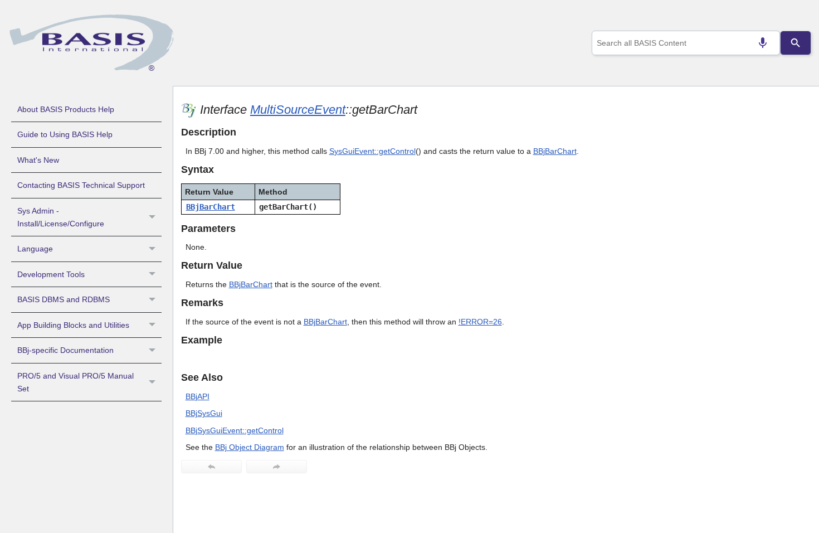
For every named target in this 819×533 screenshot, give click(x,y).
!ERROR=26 (480, 321)
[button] (153, 217)
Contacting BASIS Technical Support (81, 185)
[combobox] (686, 43)
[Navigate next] (276, 466)
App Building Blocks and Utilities (73, 325)
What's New (38, 160)
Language (35, 248)
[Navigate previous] (211, 466)
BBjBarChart (555, 151)
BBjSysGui (204, 413)
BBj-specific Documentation (65, 350)
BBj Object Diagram (249, 447)
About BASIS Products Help (65, 109)
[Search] (795, 43)
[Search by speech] (762, 42)
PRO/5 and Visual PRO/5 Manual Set (75, 382)
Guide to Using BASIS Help (65, 134)
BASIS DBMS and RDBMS (63, 299)
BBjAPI (197, 396)
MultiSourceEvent (297, 110)
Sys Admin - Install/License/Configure (60, 217)
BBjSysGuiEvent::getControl (235, 430)
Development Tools (51, 274)
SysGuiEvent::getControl (372, 151)
